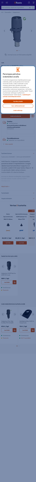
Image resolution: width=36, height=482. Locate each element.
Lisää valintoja (17, 110)
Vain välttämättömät (18, 106)
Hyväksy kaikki (18, 101)
